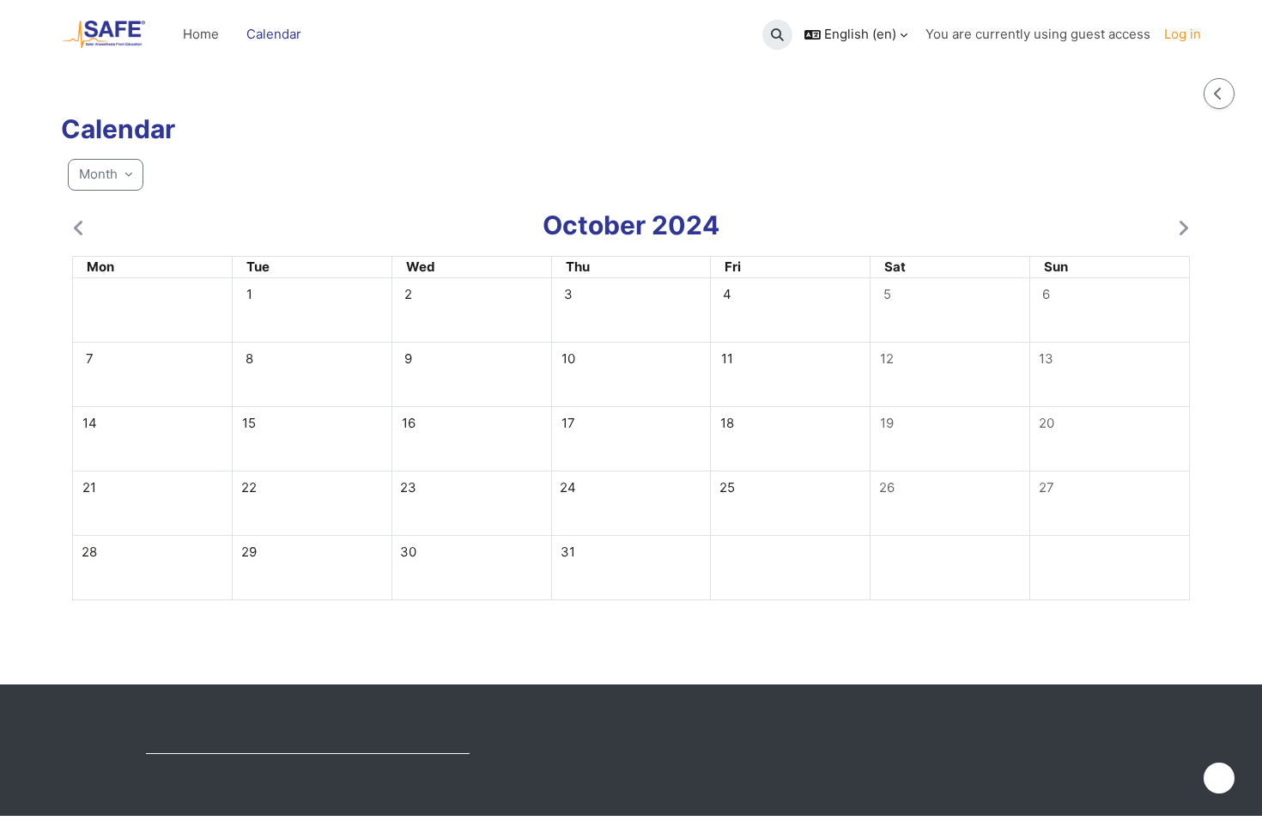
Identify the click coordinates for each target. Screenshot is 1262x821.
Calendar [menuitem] (273, 34)
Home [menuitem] (201, 34)
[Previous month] (82, 228)
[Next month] (1179, 228)
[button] (777, 35)
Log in (1182, 34)
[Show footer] (1219, 778)
